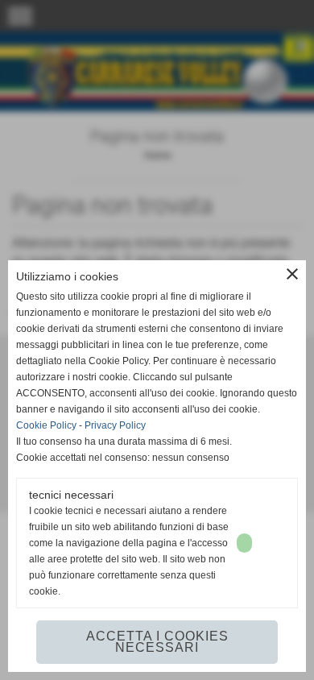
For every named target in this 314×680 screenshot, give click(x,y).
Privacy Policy (115, 425)
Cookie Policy (46, 425)
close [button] (292, 274)
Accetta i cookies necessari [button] (157, 641)
